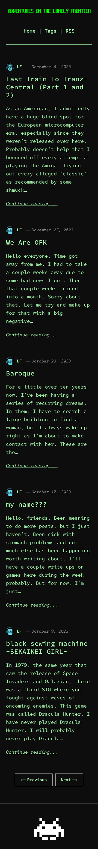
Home (30, 31)
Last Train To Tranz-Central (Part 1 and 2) (47, 87)
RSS (70, 31)
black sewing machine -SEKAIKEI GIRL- (47, 647)
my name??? (26, 504)
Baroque (20, 373)
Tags (51, 31)
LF (19, 66)
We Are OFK (26, 242)
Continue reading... (32, 204)
